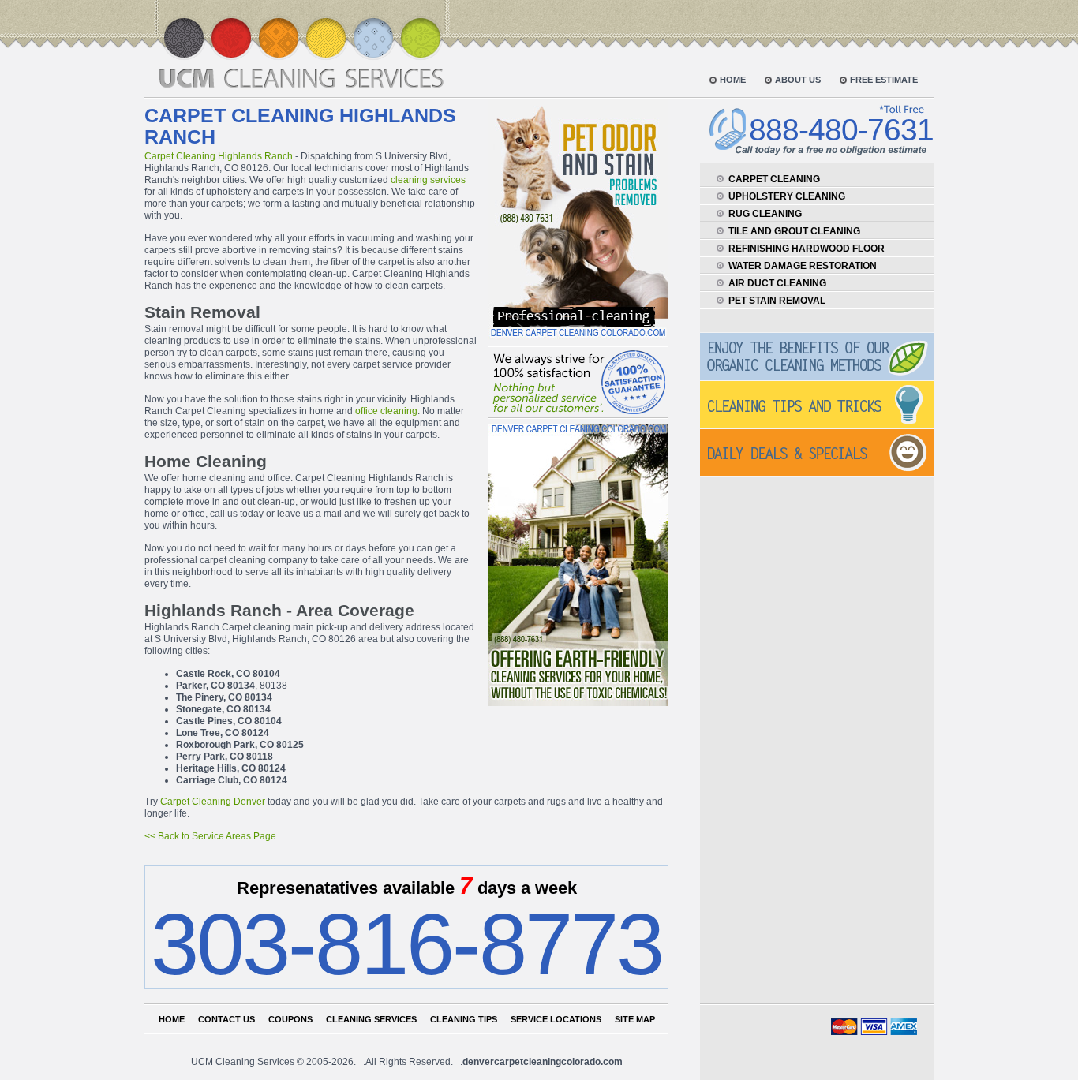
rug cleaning (765, 213)
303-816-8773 (406, 943)
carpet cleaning (774, 179)
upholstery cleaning (786, 196)
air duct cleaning (777, 283)
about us (798, 79)
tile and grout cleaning (794, 231)
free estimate (884, 79)
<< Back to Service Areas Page (210, 836)
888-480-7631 (841, 130)
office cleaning (386, 411)
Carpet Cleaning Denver (212, 801)
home (733, 79)
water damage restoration (802, 265)
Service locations (556, 1019)
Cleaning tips (463, 1019)
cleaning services (428, 179)
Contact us (226, 1019)
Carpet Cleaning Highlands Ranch (218, 156)
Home (172, 1019)
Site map (635, 1019)
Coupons (290, 1019)
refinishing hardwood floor (806, 248)
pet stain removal (776, 300)
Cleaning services (371, 1019)
